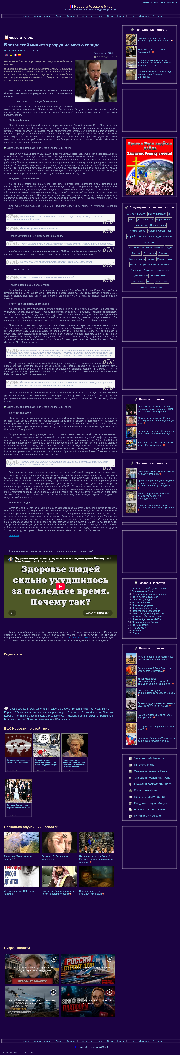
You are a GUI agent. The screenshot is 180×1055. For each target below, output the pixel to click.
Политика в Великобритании (84, 712)
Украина (71, 16)
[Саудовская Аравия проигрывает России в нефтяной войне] (59, 876)
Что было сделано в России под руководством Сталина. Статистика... (154, 74)
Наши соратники (141, 625)
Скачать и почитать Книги (150, 771)
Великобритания (39, 708)
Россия (59, 16)
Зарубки (145, 2)
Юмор (135, 633)
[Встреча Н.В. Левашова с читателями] (59, 842)
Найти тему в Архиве (148, 815)
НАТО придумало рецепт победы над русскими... (155, 716)
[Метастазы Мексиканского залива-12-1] (22, 842)
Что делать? (139, 627)
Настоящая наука (141, 602)
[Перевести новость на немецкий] (11, 55)
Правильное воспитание (145, 608)
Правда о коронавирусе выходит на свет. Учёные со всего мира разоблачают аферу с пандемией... (156, 483)
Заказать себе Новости (149, 758)
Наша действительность (145, 597)
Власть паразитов (82, 708)
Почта (162, 2)
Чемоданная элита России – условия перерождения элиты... (154, 39)
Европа (120, 16)
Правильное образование (146, 611)
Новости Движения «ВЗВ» (146, 619)
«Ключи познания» (79, 637)
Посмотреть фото (145, 790)
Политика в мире (25, 715)
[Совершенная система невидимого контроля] (96, 876)
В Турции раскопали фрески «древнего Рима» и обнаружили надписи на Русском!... (154, 62)
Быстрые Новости (42, 16)
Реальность (63, 719)
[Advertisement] (55, 27)
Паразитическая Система (146, 622)
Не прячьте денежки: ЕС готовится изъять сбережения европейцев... (156, 432)
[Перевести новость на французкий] (15, 55)
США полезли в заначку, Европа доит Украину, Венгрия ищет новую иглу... (156, 420)
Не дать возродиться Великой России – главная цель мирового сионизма (96, 859)
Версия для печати (106, 56)
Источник (14, 535)
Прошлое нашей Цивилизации (149, 588)
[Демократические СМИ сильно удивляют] (22, 876)
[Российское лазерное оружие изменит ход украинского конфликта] (32, 1001)
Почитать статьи (144, 764)
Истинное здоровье (142, 605)
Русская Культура (142, 599)
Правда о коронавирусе (50, 715)
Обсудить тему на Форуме (151, 803)
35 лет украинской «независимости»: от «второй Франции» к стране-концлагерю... (155, 681)
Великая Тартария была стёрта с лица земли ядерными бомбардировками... (155, 496)
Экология (137, 630)
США (110, 16)
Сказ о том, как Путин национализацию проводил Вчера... (156, 691)
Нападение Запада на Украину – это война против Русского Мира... (157, 739)
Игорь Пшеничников (14, 50)
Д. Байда (157, 16)
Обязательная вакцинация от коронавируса (40, 712)
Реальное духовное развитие (148, 613)
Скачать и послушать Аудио (152, 777)
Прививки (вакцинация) (41, 719)
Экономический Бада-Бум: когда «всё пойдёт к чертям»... (154, 669)
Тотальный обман (76, 715)
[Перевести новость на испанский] (20, 55)
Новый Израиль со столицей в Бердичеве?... (153, 51)
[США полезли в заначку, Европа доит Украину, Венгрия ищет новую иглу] (32, 969)
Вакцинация (107, 715)
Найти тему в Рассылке (149, 809)
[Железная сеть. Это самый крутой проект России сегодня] (88, 969)
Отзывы (154, 2)
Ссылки (170, 2)
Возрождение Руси (142, 591)
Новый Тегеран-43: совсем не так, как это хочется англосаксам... (155, 658)
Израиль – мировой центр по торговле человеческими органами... (157, 506)
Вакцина (93, 715)
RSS (177, 2)
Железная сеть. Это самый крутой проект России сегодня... (155, 443)
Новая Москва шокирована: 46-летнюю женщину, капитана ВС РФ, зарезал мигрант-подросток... (156, 409)
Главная (25, 16)
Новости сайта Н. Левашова (147, 616)
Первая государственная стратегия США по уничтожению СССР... (156, 704)
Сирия (99, 16)
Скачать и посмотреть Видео (153, 784)
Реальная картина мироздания (149, 594)
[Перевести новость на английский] (7, 55)
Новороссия (86, 16)
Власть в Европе (60, 708)
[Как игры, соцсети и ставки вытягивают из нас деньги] (88, 1001)
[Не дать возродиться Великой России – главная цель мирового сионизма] (96, 842)
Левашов (144, 16)
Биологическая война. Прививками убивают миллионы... (156, 472)
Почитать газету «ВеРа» (149, 796)
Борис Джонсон (19, 708)
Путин (132, 16)
